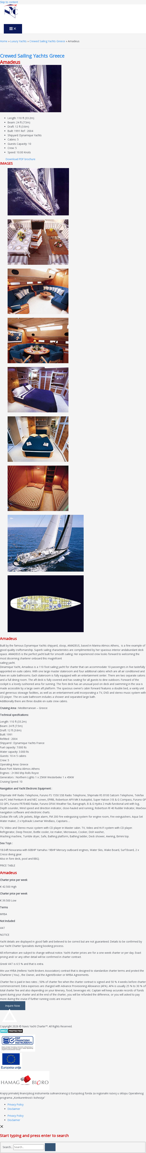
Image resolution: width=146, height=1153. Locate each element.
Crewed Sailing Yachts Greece (47, 41)
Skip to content (9, 2)
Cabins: (12, 139)
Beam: (11, 122)
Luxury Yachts (18, 41)
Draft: (11, 126)
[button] (20, 159)
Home (3, 41)
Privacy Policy (16, 1104)
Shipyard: (13, 135)
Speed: (12, 152)
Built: (10, 131)
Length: (12, 118)
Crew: (11, 148)
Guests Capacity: (17, 144)
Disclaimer (14, 1109)
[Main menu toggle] (13, 28)
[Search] (50, 1147)
